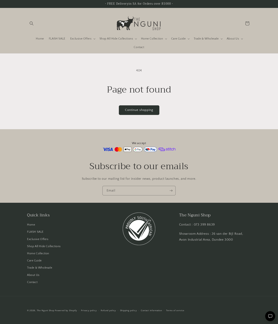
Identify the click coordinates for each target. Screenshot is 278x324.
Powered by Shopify (66, 310)
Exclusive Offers (37, 239)
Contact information (151, 310)
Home (31, 224)
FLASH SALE (35, 232)
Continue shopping (139, 110)
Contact (32, 282)
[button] (31, 23)
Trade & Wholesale (39, 267)
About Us (33, 275)
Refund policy (108, 310)
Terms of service (175, 310)
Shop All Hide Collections (44, 246)
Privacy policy (89, 310)
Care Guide (34, 260)
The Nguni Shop (45, 310)
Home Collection (38, 253)
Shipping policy (128, 310)
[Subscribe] (170, 190)
